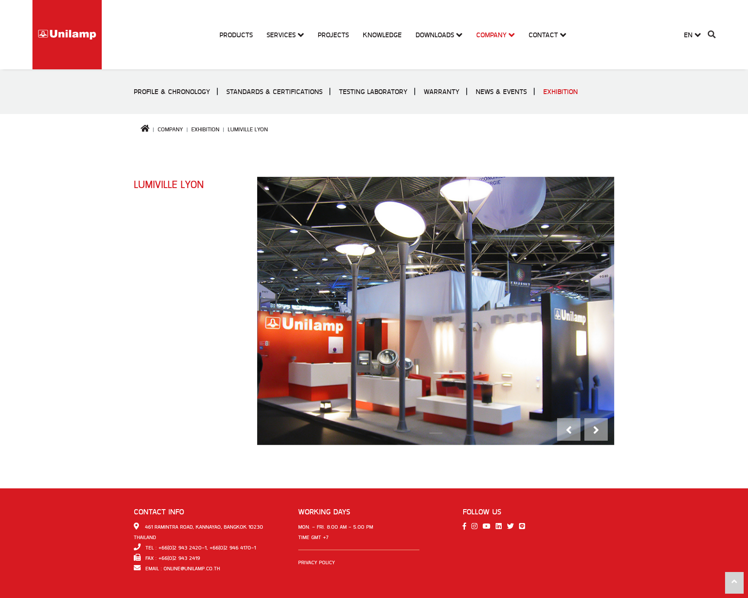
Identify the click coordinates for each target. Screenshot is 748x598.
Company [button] (492, 34)
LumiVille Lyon (248, 129)
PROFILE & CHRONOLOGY (172, 91)
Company (170, 129)
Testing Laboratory (373, 91)
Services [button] (282, 34)
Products (236, 34)
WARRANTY (441, 91)
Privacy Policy (316, 562)
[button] (712, 35)
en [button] (689, 34)
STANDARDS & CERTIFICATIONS (274, 91)
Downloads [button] (436, 34)
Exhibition (560, 91)
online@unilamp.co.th (192, 568)
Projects (333, 34)
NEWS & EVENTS (501, 91)
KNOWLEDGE (382, 34)
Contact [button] (544, 34)
